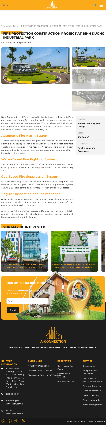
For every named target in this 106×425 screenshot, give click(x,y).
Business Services (65, 381)
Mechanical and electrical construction (93, 380)
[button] (67, 80)
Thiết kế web (94, 421)
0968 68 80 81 (12, 394)
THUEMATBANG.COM (38, 366)
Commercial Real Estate (65, 367)
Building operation (92, 390)
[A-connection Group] (51, 4)
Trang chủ (6, 26)
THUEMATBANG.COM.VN (40, 370)
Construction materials (63, 375)
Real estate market (92, 400)
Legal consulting (91, 395)
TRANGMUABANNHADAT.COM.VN (44, 375)
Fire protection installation (90, 372)
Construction (89, 366)
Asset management (92, 404)
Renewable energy (92, 386)
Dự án (16, 26)
